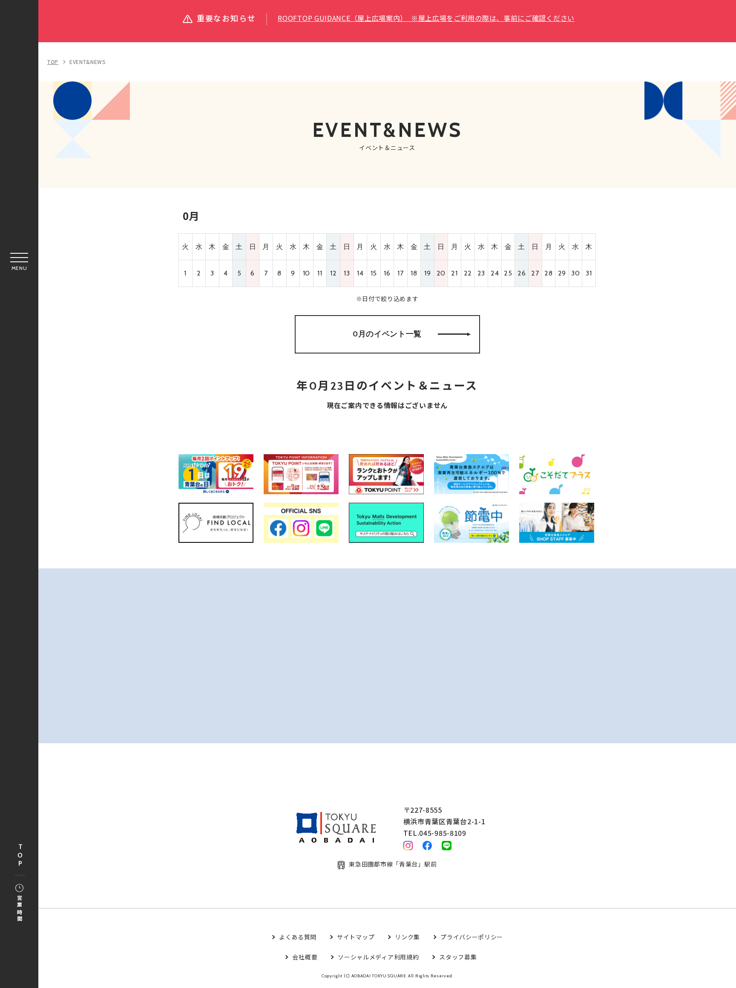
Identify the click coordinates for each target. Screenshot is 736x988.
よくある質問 (297, 937)
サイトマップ (355, 937)
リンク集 (407, 937)
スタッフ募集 (458, 957)
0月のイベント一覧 (387, 334)
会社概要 (304, 957)
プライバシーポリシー (471, 937)
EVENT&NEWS (87, 61)
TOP (20, 855)
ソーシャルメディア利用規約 (378, 957)
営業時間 (19, 909)
